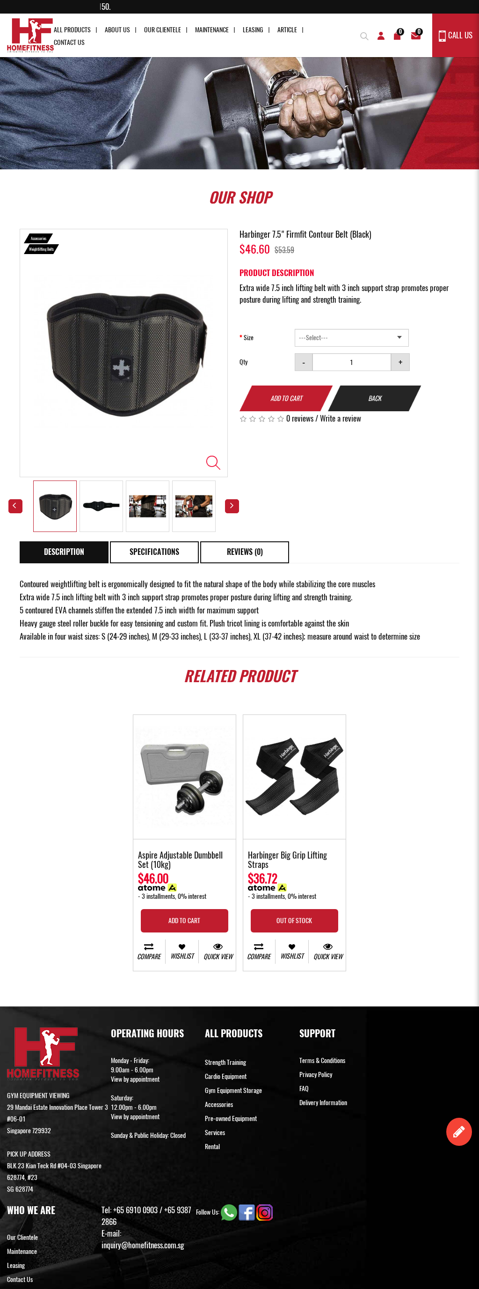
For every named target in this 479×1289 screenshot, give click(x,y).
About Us (117, 29)
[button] (363, 34)
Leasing (253, 29)
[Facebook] (247, 1212)
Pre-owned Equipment (231, 1118)
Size (249, 337)
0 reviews (299, 418)
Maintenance (212, 29)
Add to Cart (286, 398)
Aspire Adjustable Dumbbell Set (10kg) (180, 860)
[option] (123, 353)
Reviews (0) (245, 552)
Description (64, 552)
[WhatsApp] (230, 1212)
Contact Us (69, 42)
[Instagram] (264, 1212)
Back (374, 398)
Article (287, 29)
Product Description (277, 272)
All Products (72, 29)
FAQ (304, 1088)
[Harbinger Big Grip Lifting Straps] (294, 777)
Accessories (219, 1104)
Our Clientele (162, 29)
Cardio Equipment (226, 1076)
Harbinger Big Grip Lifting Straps (287, 860)
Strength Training (225, 1062)
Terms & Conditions (322, 1060)
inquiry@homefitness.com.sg (143, 1245)
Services (215, 1132)
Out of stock (294, 920)
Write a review (340, 418)
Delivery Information (323, 1102)
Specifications (154, 552)
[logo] (30, 35)
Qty (243, 361)
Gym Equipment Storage (233, 1090)
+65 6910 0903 (135, 1210)
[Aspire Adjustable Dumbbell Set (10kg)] (184, 777)
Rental (212, 1146)
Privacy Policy (315, 1074)
